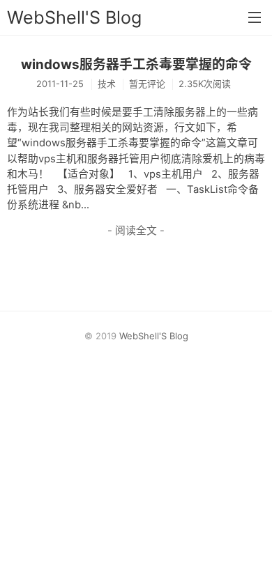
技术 (107, 83)
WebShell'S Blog (74, 17)
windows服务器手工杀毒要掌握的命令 (136, 64)
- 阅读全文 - (136, 230)
